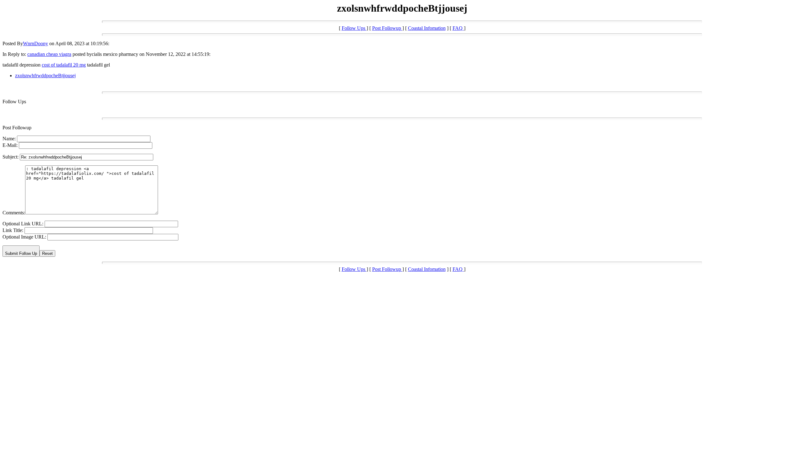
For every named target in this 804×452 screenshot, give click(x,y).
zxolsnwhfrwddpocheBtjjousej (45, 75)
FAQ (458, 28)
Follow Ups (354, 28)
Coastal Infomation (427, 28)
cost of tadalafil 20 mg (64, 64)
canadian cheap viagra (49, 54)
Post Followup (387, 28)
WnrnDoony (35, 43)
